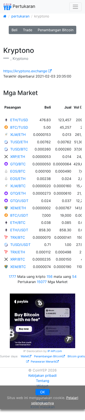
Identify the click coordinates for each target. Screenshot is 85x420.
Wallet (25, 356)
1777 (12, 276)
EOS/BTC (18, 171)
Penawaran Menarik (43, 361)
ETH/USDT (19, 230)
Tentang (42, 381)
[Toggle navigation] (75, 6)
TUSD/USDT (20, 244)
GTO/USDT (19, 201)
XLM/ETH (18, 134)
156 (50, 276)
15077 (42, 282)
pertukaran (20, 16)
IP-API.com (55, 351)
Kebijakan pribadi (42, 375)
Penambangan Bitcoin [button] (55, 30)
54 (74, 276)
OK (42, 392)
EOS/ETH (18, 178)
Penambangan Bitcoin (48, 356)
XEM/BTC (18, 266)
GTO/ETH (18, 193)
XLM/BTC (18, 186)
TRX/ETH (17, 252)
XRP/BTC (17, 259)
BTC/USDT (19, 215)
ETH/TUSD (19, 120)
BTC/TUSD (19, 127)
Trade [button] (27, 30)
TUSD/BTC (19, 149)
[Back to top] (75, 411)
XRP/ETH (17, 156)
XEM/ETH (18, 208)
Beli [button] (14, 30)
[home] (5, 16)
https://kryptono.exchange (25, 71)
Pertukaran (23, 6)
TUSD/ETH (19, 142)
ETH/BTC (18, 222)
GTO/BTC (18, 164)
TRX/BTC (17, 237)
